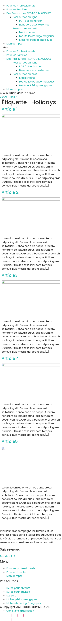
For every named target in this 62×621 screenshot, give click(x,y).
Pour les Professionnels (20, 5)
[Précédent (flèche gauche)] (2, 619)
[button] (31, 47)
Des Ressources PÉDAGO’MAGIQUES (29, 13)
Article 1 (10, 109)
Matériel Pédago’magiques (35, 40)
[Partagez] (8, 615)
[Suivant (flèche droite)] (8, 619)
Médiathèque (27, 32)
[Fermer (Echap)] (2, 615)
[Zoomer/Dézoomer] (21, 615)
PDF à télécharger (30, 21)
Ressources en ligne (25, 17)
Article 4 (10, 358)
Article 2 (10, 192)
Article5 (10, 441)
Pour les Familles (16, 9)
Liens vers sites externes (34, 24)
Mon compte (14, 43)
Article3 (10, 275)
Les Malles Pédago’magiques (37, 36)
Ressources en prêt (25, 28)
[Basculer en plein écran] (14, 615)
